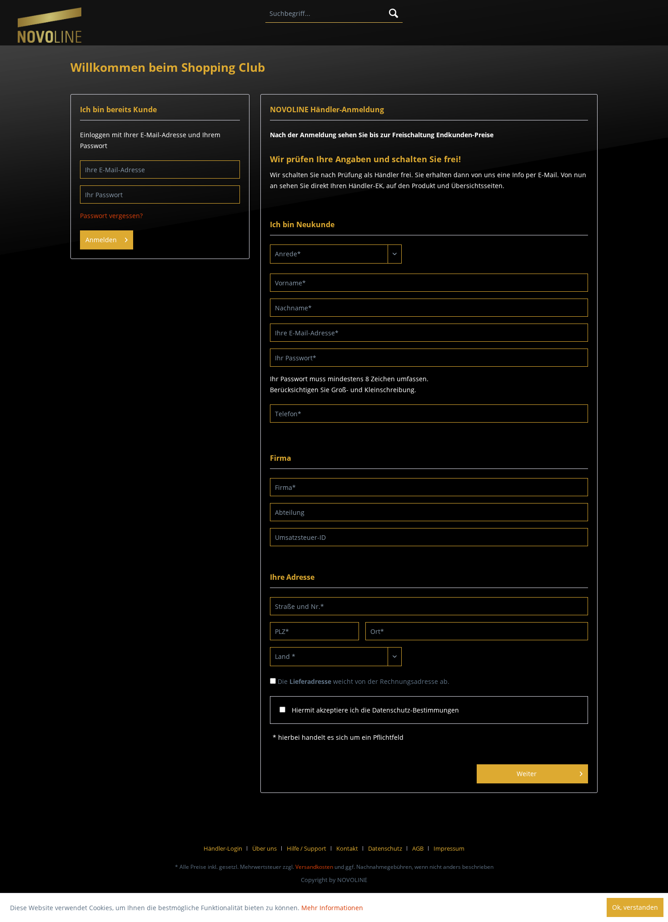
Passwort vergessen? (111, 215)
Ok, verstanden (635, 907)
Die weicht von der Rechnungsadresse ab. (363, 681)
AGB (418, 848)
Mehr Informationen (332, 907)
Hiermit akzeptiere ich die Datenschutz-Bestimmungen (375, 710)
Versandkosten (314, 867)
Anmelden (101, 239)
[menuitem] (334, 14)
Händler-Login (223, 848)
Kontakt (347, 848)
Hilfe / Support (306, 848)
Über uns (264, 848)
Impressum (449, 848)
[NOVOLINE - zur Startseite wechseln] (49, 26)
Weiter (527, 773)
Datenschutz (385, 848)
